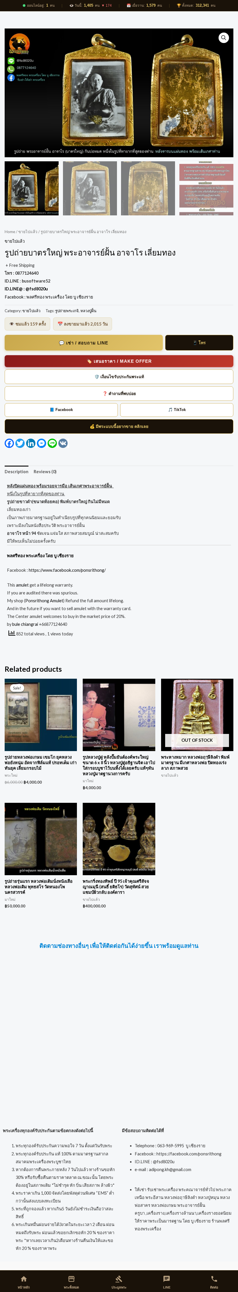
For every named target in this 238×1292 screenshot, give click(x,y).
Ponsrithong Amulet (44, 600)
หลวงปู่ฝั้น (88, 310)
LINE (166, 1282)
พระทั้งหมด (71, 1282)
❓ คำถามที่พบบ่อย (119, 393)
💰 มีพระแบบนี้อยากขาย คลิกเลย (119, 426)
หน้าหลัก (24, 1282)
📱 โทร (199, 342)
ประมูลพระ (119, 1282)
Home (10, 231)
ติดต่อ (214, 1282)
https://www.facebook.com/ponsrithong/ (67, 570)
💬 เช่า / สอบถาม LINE (83, 342)
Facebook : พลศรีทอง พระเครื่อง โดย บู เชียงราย (49, 296)
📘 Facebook (61, 410)
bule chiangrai (25, 624)
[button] (224, 38)
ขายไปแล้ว (27, 231)
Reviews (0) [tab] (45, 471)
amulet (22, 584)
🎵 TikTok (177, 410)
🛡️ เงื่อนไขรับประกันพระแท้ (119, 376)
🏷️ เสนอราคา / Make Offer (119, 361)
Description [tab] (16, 471)
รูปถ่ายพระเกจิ (67, 310)
